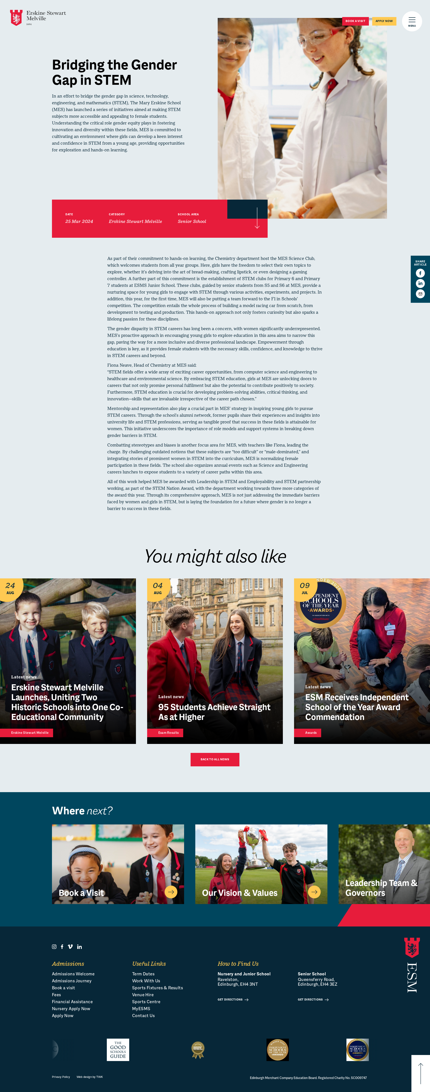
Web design (84, 1077)
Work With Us (146, 981)
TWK (99, 1077)
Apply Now (63, 1016)
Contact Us (143, 1016)
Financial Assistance (72, 1002)
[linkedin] (79, 946)
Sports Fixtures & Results (157, 988)
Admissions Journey (72, 981)
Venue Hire (143, 995)
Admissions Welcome (73, 974)
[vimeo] (70, 946)
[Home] (38, 18)
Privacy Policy (61, 1077)
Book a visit (355, 21)
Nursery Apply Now (71, 1009)
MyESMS (141, 1009)
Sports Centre (146, 1002)
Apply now (384, 21)
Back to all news (215, 759)
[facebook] (62, 946)
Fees (56, 995)
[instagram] (54, 946)
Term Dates (143, 974)
